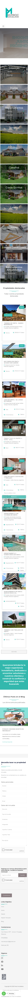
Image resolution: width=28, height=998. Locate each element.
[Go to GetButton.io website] (3, 996)
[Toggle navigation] (3, 26)
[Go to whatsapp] (4, 993)
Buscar (15, 496)
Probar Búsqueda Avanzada (14, 508)
